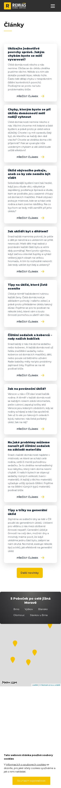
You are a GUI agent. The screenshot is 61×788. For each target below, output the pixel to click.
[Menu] (52, 6)
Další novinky (30, 572)
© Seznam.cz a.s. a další (49, 685)
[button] (12, 659)
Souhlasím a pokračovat (31, 780)
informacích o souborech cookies (26, 764)
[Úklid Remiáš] (15, 6)
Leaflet (35, 685)
